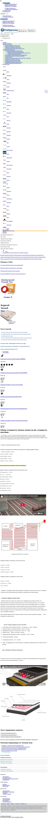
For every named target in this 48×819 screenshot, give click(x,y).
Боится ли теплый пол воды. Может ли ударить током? (14, 749)
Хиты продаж (6, 352)
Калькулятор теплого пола (8, 230)
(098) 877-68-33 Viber (10, 8)
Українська (10, 16)
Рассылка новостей (7, 801)
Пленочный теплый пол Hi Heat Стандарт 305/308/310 (12, 359)
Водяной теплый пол (7, 44)
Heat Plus (9, 127)
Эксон (8, 228)
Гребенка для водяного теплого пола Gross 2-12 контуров (14, 420)
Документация (6, 779)
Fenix (8, 116)
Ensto (8, 109)
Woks (8, 217)
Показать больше (7, 752)
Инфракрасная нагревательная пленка (13, 62)
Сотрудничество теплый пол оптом (10, 778)
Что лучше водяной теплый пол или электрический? (11, 265)
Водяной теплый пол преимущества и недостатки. (11, 268)
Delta (8, 94)
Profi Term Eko (10, 165)
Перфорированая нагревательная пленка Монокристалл (13, 408)
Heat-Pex (8, 131)
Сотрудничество (6, 11)
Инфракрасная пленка (29, 258)
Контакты (5, 232)
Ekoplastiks (9, 101)
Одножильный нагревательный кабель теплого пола (18, 52)
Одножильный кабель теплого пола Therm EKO (11, 384)
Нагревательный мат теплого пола (12, 61)
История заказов (6, 799)
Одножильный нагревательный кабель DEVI (10, 396)
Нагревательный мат (19, 258)
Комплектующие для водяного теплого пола (14, 48)
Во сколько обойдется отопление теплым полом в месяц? (13, 273)
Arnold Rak (8, 75)
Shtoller (8, 187)
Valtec (8, 206)
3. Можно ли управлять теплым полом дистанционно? (10, 736)
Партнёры (5, 793)
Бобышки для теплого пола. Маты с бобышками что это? (14, 748)
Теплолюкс (9, 224)
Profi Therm (9, 168)
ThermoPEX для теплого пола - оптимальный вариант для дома (16, 746)
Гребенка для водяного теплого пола (13, 47)
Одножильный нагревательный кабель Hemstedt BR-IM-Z (13, 372)
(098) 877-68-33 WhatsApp (11, 9)
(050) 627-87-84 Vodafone (11, 6)
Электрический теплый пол (9, 49)
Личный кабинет (6, 798)
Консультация (6, 229)
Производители (6, 64)
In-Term (8, 146)
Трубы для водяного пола (18, 255)
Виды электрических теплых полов (9, 750)
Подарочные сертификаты (8, 791)
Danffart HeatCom (10, 90)
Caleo (8, 79)
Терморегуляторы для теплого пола (13, 63)
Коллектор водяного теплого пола (12, 46)
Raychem (9, 176)
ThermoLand (9, 198)
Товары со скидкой (7, 794)
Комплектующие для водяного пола (15, 257)
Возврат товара (6, 785)
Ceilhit (8, 86)
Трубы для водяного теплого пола (12, 45)
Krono (8, 154)
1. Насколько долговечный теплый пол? (8, 733)
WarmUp (8, 213)
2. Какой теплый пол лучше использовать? (8, 735)
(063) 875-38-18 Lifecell (11, 5)
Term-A (8, 195)
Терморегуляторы (38, 258)
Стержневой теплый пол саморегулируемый (15, 56)
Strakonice (9, 191)
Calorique (9, 83)
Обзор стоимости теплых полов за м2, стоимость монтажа (15, 252)
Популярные (5, 351)
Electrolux (9, 105)
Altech (7, 71)
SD (7, 183)
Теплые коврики (8, 57)
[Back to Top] (0, 813)
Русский (9, 15)
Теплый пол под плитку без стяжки (12, 60)
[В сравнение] (3, 367)
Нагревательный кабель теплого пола (13, 50)
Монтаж (4, 231)
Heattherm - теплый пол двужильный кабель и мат (13, 745)
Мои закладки (6, 800)
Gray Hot (8, 120)
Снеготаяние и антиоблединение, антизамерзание (16, 54)
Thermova (9, 202)
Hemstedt (9, 135)
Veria (8, 210)
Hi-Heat (8, 139)
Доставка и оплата (7, 10)
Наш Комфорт (10, 221)
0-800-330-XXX (6, 3)
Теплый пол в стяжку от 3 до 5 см (12, 59)
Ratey (8, 172)
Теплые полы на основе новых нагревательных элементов (18, 58)
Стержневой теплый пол (9, 258)
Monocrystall (9, 157)
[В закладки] (1, 367)
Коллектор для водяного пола (30, 255)
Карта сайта (5, 786)
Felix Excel (9, 112)
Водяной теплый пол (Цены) (6, 255)
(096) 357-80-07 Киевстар (11, 4)
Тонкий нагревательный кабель (14, 53)
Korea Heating (10, 150)
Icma (8, 142)
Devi (7, 98)
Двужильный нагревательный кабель (15, 51)
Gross (8, 124)
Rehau (8, 180)
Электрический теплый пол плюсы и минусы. (10, 271)
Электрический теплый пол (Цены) (30, 257)
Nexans (8, 161)
